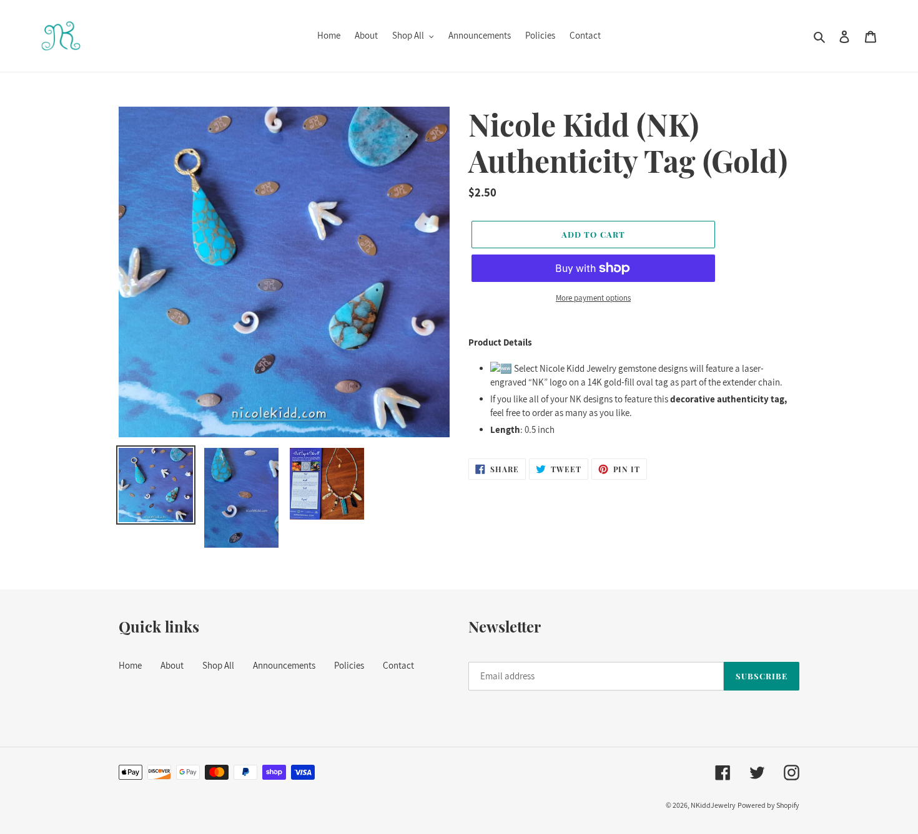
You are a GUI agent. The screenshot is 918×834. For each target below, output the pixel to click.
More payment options (593, 298)
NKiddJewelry (713, 805)
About (172, 665)
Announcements (284, 665)
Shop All (218, 665)
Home (130, 665)
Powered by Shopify (768, 805)
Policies (349, 665)
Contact (398, 665)
